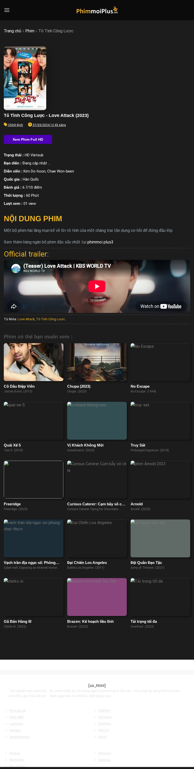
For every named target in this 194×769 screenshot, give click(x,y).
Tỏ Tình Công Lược (50, 319)
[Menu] (7, 10)
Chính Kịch (15, 125)
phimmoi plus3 (100, 242)
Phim (29, 31)
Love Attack (26, 319)
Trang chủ (12, 31)
